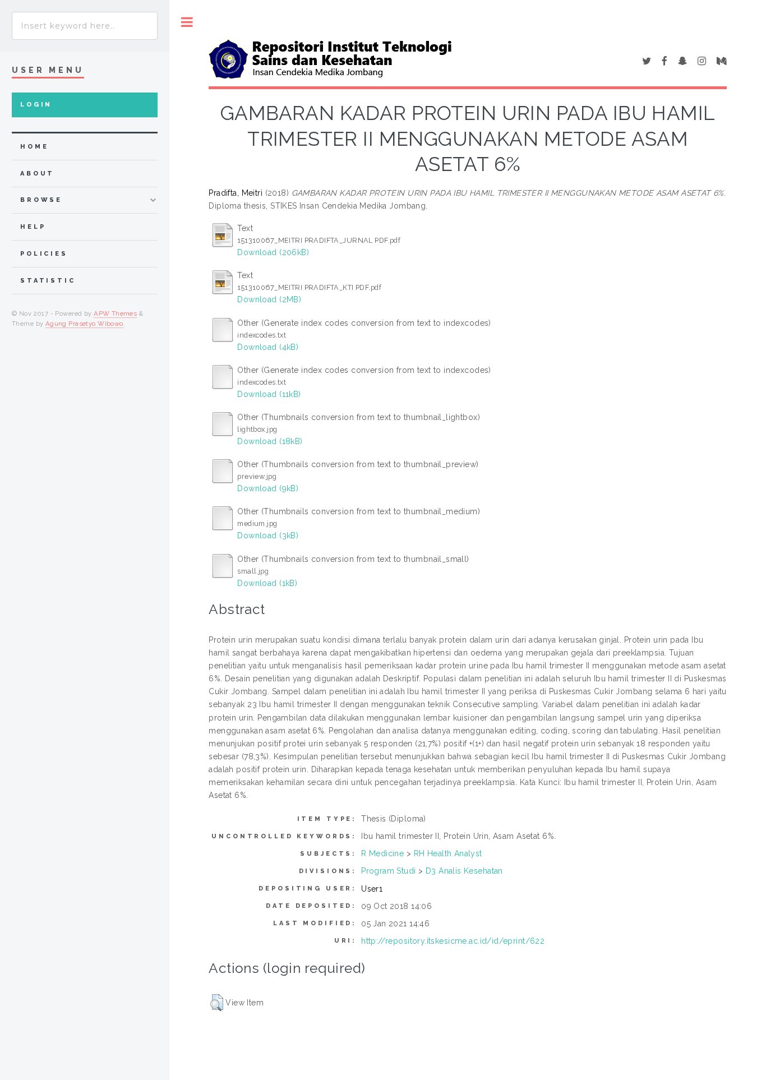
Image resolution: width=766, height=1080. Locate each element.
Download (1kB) (267, 583)
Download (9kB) (267, 488)
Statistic (48, 280)
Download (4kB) (267, 347)
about (37, 173)
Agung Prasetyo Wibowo (84, 323)
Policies (44, 253)
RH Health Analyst (448, 853)
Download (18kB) (269, 441)
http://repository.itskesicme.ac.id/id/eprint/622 (452, 940)
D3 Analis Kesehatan (464, 870)
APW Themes (115, 313)
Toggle (187, 22)
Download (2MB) (269, 299)
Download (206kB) (273, 252)
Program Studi (388, 870)
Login (36, 104)
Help (32, 226)
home (34, 146)
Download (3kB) (267, 535)
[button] (216, 1002)
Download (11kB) (269, 394)
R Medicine (382, 853)
